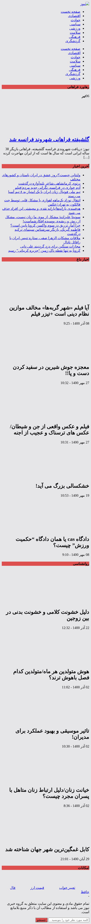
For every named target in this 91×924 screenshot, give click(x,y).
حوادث (75, 20)
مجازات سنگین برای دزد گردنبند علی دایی (50, 246)
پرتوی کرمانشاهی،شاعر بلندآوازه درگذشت (49, 183)
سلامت (75, 32)
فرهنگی (74, 37)
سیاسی (75, 24)
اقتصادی (74, 16)
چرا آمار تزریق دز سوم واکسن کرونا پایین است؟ (45, 225)
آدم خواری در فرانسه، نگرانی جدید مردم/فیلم (47, 187)
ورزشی (74, 28)
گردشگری (72, 41)
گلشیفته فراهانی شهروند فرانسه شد (49, 139)
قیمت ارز (37, 888)
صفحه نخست (70, 11)
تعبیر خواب (67, 888)
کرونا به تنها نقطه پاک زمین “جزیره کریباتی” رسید (44, 250)
